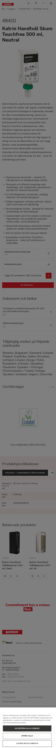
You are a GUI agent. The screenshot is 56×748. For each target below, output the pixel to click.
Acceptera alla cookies (27, 728)
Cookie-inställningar (27, 743)
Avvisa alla (27, 736)
